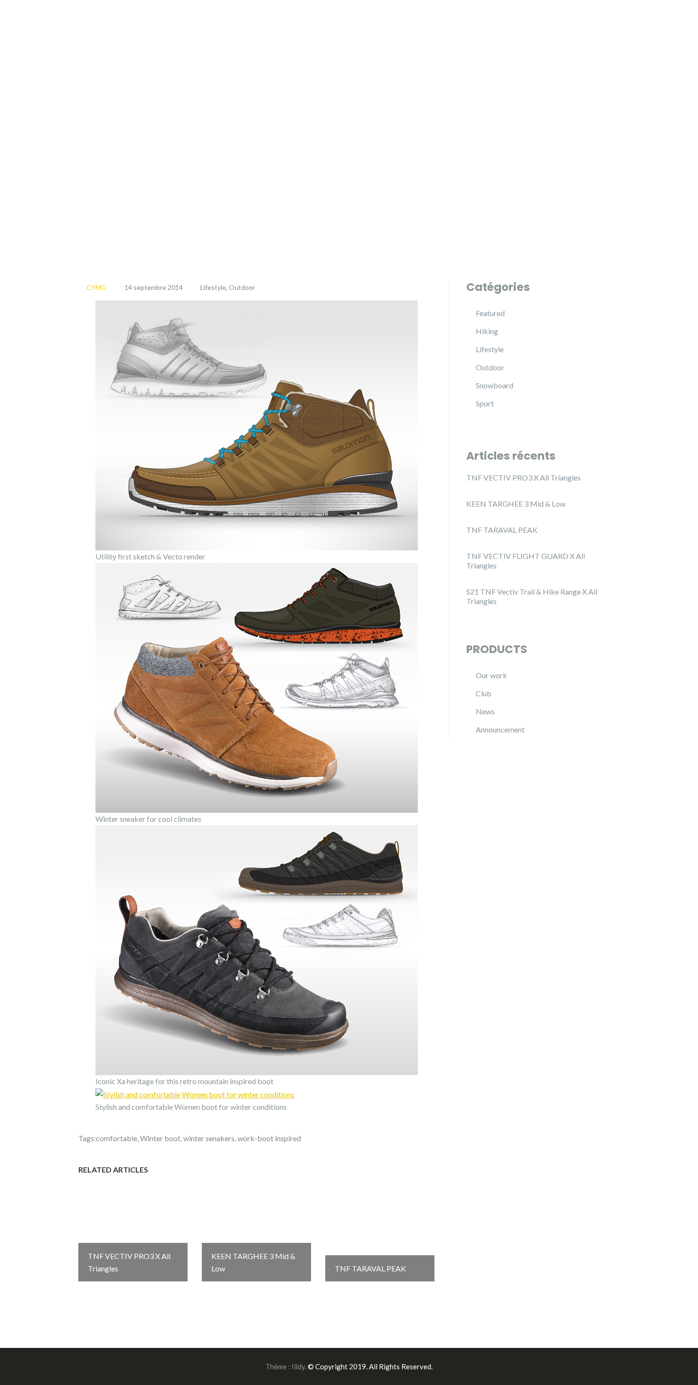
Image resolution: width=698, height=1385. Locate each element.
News (485, 711)
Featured (490, 312)
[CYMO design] (137, 17)
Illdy (298, 1366)
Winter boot (160, 1138)
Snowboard (494, 385)
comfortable (116, 1138)
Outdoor (242, 287)
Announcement (500, 729)
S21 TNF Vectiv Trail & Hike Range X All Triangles (531, 596)
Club (483, 693)
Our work (491, 675)
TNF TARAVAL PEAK (502, 529)
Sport (485, 403)
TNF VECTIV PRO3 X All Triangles (523, 477)
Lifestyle (213, 287)
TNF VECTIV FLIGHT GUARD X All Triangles (525, 560)
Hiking (487, 331)
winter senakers (209, 1138)
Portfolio (603, 18)
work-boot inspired (269, 1138)
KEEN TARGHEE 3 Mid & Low (516, 503)
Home (557, 18)
